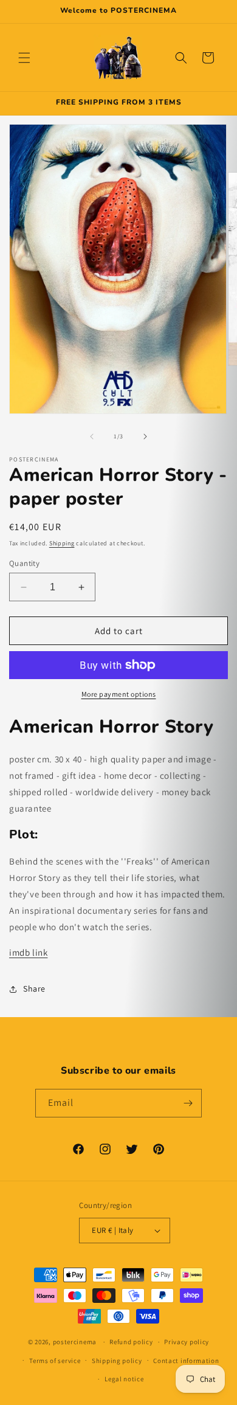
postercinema (75, 1342)
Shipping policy (117, 1360)
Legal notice (124, 1379)
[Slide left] (91, 436)
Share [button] (34, 988)
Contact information (186, 1360)
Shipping (62, 543)
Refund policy (131, 1342)
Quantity (24, 563)
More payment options (118, 694)
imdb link (28, 952)
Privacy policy (186, 1342)
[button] (24, 57)
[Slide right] (145, 436)
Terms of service (54, 1360)
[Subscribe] (187, 1103)
